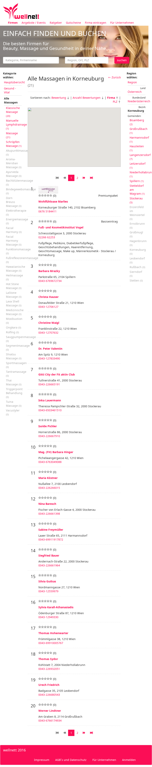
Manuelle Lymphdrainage (16, 124)
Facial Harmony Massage (14, 240)
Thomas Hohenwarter (53, 633)
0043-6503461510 (50, 410)
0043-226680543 (49, 695)
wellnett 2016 (14, 750)
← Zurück (114, 77)
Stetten (136, 280)
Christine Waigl (48, 323)
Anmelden (129, 760)
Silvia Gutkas (47, 581)
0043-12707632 (48, 332)
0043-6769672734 (50, 281)
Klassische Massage (13, 111)
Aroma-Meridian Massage (14, 163)
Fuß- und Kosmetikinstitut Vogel (60, 227)
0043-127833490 (49, 358)
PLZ (115, 101)
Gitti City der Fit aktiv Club (56, 374)
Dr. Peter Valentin (50, 348)
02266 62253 (46, 237)
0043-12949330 (48, 617)
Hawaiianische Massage (15, 268)
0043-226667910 (49, 436)
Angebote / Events (34, 22)
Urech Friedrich (48, 685)
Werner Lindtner (49, 711)
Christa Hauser (48, 297)
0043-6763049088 (50, 462)
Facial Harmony (14, 230)
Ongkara (13, 327)
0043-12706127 (48, 307)
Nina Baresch (47, 504)
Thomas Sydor (48, 659)
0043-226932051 (49, 669)
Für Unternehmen (122, 22)
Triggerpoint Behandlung (14, 393)
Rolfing (12, 332)
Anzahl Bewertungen (87, 98)
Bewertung (58, 98)
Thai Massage (14, 382)
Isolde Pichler (47, 426)
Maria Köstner (48, 478)
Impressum (41, 760)
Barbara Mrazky (49, 271)
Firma (111, 98)
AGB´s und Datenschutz (70, 760)
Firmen (13, 22)
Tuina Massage (14, 403)
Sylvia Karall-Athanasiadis (55, 607)
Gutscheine (73, 22)
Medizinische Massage (15, 312)
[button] (82, 145)
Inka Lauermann (49, 400)
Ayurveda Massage (14, 174)
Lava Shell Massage (14, 303)
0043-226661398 (49, 513)
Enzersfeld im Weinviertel (137, 213)
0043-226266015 (49, 488)
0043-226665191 (49, 384)
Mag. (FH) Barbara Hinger (55, 452)
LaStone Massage (14, 295)
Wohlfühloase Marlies (53, 201)
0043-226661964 (49, 565)
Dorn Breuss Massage (14, 202)
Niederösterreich (139, 101)
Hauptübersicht (14, 82)
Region (132, 82)
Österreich (135, 92)
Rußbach (137, 267)
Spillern (137, 181)
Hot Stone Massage (14, 286)
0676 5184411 (47, 211)
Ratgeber (56, 22)
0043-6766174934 (50, 720)
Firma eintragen (95, 22)
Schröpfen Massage (14, 144)
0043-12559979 (48, 591)
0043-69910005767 (50, 643)
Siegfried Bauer (48, 555)
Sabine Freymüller (50, 529)
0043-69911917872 (50, 539)
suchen (122, 60)
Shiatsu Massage (14, 356)
